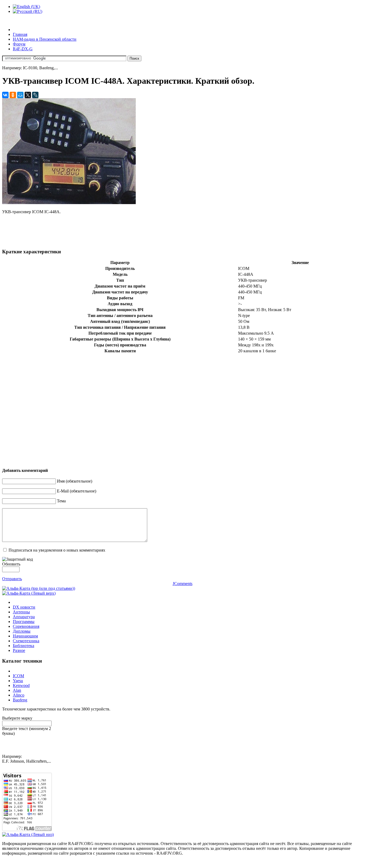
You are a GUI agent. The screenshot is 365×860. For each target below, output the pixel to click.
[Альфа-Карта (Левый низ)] (28, 834)
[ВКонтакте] (5, 95)
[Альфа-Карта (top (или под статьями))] (38, 588)
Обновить (11, 564)
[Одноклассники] (13, 95)
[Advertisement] (99, 231)
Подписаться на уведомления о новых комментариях (57, 550)
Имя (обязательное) (74, 481)
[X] (28, 95)
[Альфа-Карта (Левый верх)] (29, 593)
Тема (61, 501)
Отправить (12, 578)
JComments (182, 583)
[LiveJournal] (35, 95)
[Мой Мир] (20, 95)
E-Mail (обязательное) (76, 491)
